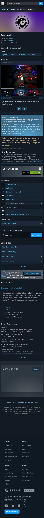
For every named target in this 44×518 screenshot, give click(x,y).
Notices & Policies (11, 476)
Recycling (25, 456)
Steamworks (9, 453)
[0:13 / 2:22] (22, 76)
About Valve (26, 445)
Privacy (7, 469)
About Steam (9, 445)
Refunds (7, 484)
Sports (4, 55)
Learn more (17, 133)
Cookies (7, 480)
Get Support (26, 476)
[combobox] (23, 3)
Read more (37, 161)
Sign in (3, 102)
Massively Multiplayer (27, 55)
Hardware (25, 453)
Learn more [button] (36, 235)
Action (13, 55)
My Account (26, 480)
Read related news (8, 256)
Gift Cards (8, 460)
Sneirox (11, 38)
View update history (9, 252)
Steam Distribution (11, 456)
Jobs (23, 449)
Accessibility (9, 473)
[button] (5, 9)
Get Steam (25, 469)
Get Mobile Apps (12, 511)
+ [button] (39, 55)
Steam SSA (8, 449)
